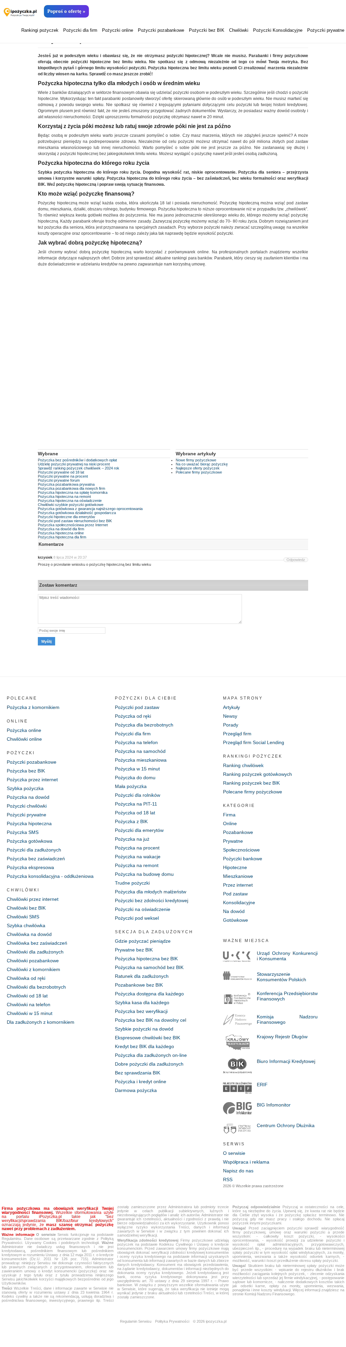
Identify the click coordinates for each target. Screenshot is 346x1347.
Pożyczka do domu (135, 777)
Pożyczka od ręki (133, 716)
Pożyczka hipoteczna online (61, 533)
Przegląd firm (237, 733)
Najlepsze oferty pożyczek (198, 468)
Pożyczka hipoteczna (29, 823)
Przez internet (238, 885)
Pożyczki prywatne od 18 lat (61, 472)
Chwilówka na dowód (29, 934)
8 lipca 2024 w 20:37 (70, 557)
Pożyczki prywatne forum (59, 480)
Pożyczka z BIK (131, 821)
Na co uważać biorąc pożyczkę (202, 464)
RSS (227, 1179)
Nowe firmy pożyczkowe (196, 460)
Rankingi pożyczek (39, 30)
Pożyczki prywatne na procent (63, 476)
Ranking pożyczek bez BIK (251, 783)
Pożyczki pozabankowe (161, 30)
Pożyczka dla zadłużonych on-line (151, 1055)
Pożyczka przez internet (32, 779)
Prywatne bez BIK (134, 949)
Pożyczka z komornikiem (33, 707)
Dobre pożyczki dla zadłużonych (149, 1064)
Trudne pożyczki (132, 883)
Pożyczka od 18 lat (135, 812)
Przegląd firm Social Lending (253, 742)
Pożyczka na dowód (28, 797)
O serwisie (234, 1153)
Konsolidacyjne (239, 902)
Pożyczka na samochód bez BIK (149, 967)
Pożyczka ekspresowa (30, 867)
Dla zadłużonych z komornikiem (40, 1022)
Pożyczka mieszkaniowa (141, 760)
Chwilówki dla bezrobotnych (36, 987)
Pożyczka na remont (136, 865)
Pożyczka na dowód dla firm (61, 529)
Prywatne (233, 841)
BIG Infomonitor (274, 1105)
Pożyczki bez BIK (206, 30)
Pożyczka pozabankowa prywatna (66, 484)
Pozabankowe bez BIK (139, 985)
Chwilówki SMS (23, 916)
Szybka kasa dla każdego (142, 1002)
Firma (229, 814)
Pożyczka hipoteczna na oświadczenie (70, 501)
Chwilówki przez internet (32, 899)
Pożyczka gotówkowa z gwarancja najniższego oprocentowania (90, 509)
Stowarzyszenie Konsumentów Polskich (281, 976)
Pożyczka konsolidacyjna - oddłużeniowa (50, 876)
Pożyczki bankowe (242, 858)
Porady (230, 725)
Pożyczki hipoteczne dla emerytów (66, 517)
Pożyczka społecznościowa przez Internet (73, 525)
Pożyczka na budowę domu (144, 874)
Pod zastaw (235, 893)
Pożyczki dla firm (80, 30)
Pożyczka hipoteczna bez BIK (146, 958)
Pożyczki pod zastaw (137, 707)
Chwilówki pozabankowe (33, 960)
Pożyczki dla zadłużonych (34, 850)
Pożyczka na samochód (140, 751)
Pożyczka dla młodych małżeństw (150, 891)
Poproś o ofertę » (66, 11)
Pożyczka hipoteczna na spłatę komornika (72, 492)
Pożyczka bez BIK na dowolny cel (150, 1020)
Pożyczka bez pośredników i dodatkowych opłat (77, 460)
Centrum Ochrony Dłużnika (286, 1125)
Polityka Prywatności (172, 1321)
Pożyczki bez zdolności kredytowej (151, 900)
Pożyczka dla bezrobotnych (144, 725)
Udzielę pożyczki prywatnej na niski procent (74, 464)
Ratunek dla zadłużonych (142, 976)
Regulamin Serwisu (135, 1321)
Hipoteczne (235, 867)
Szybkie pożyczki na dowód (144, 1029)
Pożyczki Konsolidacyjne (277, 30)
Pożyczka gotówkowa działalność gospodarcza (77, 513)
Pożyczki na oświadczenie (142, 909)
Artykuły (231, 707)
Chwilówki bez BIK (26, 908)
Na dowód (234, 911)
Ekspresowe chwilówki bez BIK (147, 1037)
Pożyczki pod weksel (137, 918)
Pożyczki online (117, 30)
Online (230, 823)
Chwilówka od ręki (26, 978)
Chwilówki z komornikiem (33, 969)
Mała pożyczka (131, 786)
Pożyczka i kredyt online (140, 1081)
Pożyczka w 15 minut (137, 768)
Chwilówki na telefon (28, 1004)
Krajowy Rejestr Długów (282, 1036)
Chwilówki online (24, 739)
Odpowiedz (296, 560)
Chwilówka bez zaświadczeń (37, 943)
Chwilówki (238, 30)
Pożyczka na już (132, 839)
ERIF (262, 1084)
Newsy (230, 716)
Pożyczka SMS (23, 832)
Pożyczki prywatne (325, 30)
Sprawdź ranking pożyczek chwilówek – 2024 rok (78, 468)
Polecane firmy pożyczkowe (199, 472)
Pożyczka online (24, 730)
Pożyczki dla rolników (137, 795)
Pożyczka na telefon (136, 742)
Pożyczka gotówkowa (29, 841)
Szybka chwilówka (26, 925)
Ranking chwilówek (243, 765)
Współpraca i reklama (246, 1162)
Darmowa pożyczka (136, 1090)
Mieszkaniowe (238, 876)
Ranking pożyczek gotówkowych (257, 774)
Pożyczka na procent (137, 847)
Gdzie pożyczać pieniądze (143, 941)
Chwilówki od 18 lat (27, 995)
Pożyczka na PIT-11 (136, 804)
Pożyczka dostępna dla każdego (149, 993)
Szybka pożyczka (25, 788)
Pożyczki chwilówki (27, 806)
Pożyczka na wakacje (137, 856)
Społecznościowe (241, 850)
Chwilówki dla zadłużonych (35, 952)
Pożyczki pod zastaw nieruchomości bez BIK (75, 521)
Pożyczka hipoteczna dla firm (62, 537)
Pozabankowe (238, 832)
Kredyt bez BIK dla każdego (144, 1046)
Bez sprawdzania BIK (137, 1072)
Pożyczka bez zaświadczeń (36, 858)
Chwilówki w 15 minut (29, 1013)
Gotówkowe (235, 920)
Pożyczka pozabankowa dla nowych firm (71, 488)
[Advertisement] (173, 363)
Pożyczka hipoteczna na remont (64, 496)
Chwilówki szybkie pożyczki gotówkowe (70, 505)
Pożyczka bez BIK (26, 770)
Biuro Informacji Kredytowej (286, 1061)
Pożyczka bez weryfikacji (141, 1011)
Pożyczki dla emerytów (139, 830)
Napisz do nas (238, 1170)
